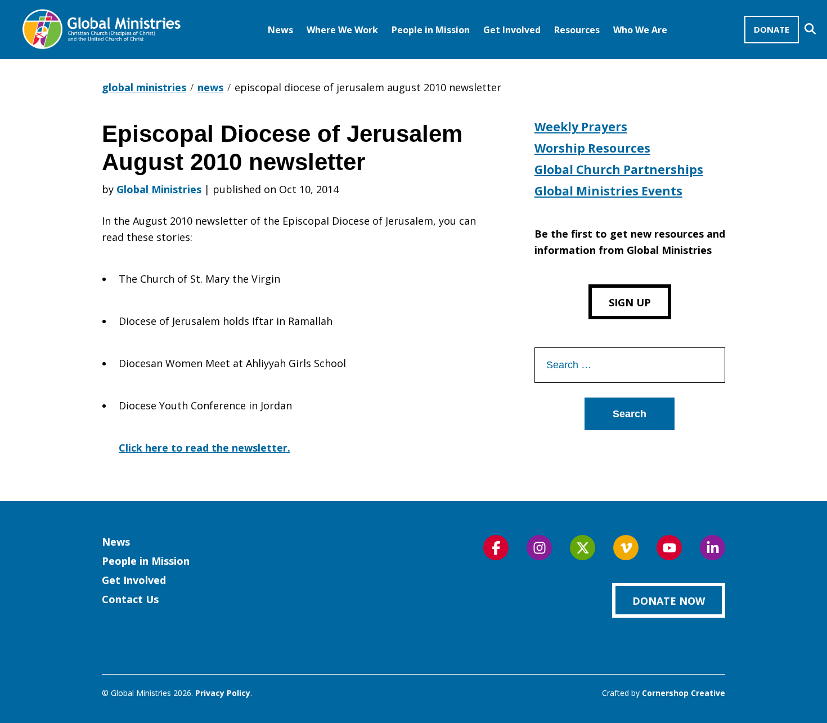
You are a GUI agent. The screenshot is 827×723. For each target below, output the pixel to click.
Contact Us (130, 599)
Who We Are (640, 30)
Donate (771, 29)
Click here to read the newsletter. (204, 447)
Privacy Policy (222, 693)
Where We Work (342, 30)
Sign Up (630, 302)
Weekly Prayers (580, 127)
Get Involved (512, 30)
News (280, 30)
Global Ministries (158, 189)
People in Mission (431, 30)
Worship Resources (592, 148)
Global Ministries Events (608, 191)
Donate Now (668, 601)
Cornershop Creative (683, 693)
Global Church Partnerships (618, 169)
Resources (577, 30)
